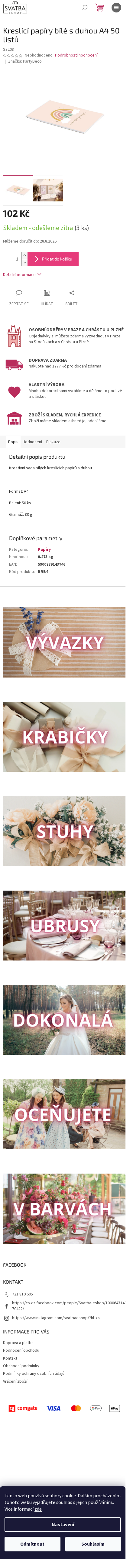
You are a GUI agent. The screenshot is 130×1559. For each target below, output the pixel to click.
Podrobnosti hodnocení (76, 55)
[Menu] (116, 8)
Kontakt (10, 1358)
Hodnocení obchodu (21, 1350)
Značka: (25, 61)
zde (38, 1509)
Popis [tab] (13, 442)
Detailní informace (19, 275)
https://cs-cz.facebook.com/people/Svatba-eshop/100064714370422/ (69, 1306)
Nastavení (63, 1524)
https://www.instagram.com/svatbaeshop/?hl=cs (56, 1318)
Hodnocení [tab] (32, 442)
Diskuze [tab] (53, 442)
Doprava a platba (18, 1343)
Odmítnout (32, 1544)
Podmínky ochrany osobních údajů (33, 1374)
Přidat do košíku (57, 258)
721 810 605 (22, 1294)
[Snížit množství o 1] (24, 262)
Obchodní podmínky (21, 1366)
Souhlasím (93, 1544)
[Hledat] (85, 8)
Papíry (44, 550)
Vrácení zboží (15, 1381)
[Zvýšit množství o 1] (24, 255)
